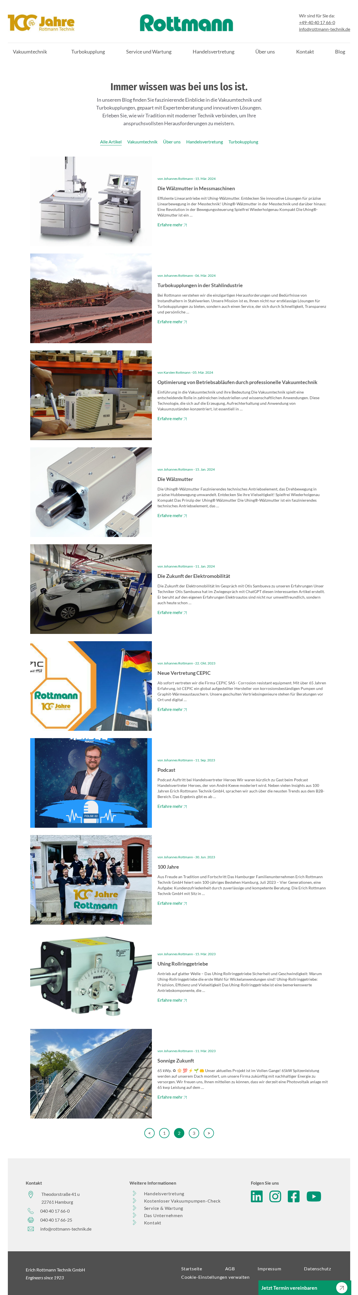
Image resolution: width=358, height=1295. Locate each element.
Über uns (265, 51)
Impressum (269, 1268)
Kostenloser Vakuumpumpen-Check (182, 1200)
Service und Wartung (148, 51)
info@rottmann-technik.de (324, 29)
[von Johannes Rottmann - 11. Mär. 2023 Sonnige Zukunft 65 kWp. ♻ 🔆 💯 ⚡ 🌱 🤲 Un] (179, 1116)
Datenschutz (317, 1268)
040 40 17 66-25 (56, 1219)
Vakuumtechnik (30, 51)
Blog (340, 51)
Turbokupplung (88, 51)
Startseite (191, 1268)
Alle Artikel (111, 141)
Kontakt (305, 51)
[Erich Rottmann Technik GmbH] (41, 22)
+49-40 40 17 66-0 (317, 22)
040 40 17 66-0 (55, 1210)
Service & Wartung (163, 1208)
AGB (230, 1268)
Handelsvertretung (213, 51)
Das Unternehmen (163, 1215)
